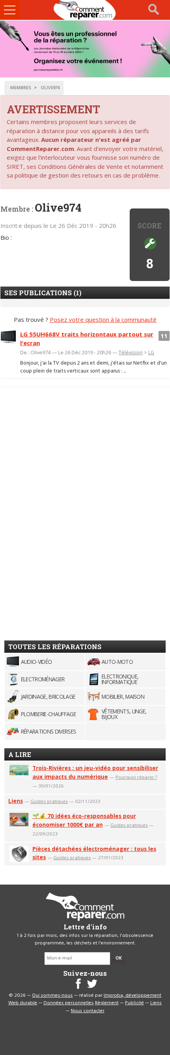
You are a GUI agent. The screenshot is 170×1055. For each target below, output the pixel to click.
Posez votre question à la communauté (103, 319)
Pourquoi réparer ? (136, 777)
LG (151, 352)
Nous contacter (87, 1011)
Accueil (85, 10)
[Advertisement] (78, 510)
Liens (15, 801)
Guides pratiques (49, 801)
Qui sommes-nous (52, 996)
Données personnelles (68, 1003)
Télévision (131, 352)
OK (118, 958)
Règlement (107, 1003)
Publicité (134, 1003)
